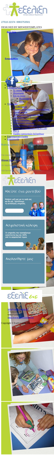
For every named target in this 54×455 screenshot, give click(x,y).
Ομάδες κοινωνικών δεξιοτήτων (28, 133)
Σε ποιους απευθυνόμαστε (25, 90)
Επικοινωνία (13, 139)
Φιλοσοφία (18, 93)
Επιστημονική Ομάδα (17, 136)
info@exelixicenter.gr (18, 309)
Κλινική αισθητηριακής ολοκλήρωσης (31, 109)
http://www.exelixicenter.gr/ (21, 317)
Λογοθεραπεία (20, 112)
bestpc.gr (44, 323)
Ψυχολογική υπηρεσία (23, 123)
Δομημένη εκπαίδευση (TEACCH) (30, 128)
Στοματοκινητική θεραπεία (26, 117)
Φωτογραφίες (25, 98)
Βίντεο (22, 101)
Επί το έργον (19, 96)
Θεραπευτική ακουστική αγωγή (28, 115)
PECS (16, 131)
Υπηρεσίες (12, 104)
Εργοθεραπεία (20, 106)
